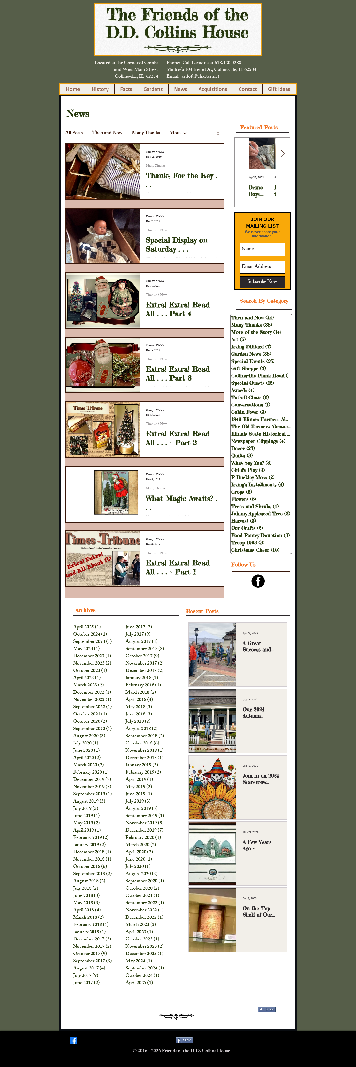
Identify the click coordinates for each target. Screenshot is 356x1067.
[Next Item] (282, 153)
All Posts (74, 133)
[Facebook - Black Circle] (258, 581)
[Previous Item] (242, 153)
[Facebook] (73, 1040)
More (175, 133)
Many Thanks (146, 133)
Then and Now (107, 133)
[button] (218, 133)
